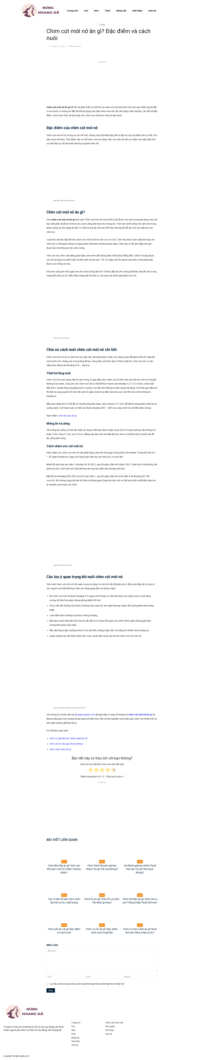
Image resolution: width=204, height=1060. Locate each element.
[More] (93, 53)
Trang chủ (75, 1022)
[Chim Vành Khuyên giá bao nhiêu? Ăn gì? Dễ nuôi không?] (101, 853)
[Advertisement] (102, 82)
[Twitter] (73, 53)
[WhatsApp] (86, 53)
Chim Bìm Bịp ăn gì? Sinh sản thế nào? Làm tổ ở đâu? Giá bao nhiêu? (64, 869)
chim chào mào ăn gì (60, 749)
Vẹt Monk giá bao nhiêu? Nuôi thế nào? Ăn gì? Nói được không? (140, 869)
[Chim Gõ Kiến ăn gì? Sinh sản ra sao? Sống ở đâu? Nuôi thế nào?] (140, 886)
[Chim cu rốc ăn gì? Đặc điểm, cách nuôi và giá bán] (101, 916)
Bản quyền (110, 1026)
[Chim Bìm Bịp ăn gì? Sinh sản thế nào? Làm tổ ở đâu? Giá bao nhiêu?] (64, 853)
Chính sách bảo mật (114, 1022)
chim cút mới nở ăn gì (140, 714)
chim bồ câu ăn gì (67, 415)
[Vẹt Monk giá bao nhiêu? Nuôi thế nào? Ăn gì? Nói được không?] (140, 853)
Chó (73, 1026)
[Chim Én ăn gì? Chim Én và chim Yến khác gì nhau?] (101, 886)
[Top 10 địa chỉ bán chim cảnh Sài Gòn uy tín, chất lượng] (64, 886)
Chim (102, 24)
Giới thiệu (75, 1041)
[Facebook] (67, 53)
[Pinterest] (80, 53)
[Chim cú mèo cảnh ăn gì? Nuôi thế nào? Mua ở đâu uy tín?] (140, 916)
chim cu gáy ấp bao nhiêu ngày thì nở (68, 738)
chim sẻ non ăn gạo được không (66, 743)
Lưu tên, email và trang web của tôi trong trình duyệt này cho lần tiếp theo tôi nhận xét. (87, 984)
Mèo (73, 1030)
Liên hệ (74, 1045)
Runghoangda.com (85, 714)
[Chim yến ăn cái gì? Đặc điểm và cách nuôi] (64, 916)
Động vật (75, 1037)
